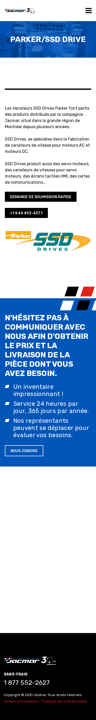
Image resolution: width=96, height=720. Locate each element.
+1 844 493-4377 (26, 213)
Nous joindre (24, 451)
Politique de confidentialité (64, 701)
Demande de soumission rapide (41, 197)
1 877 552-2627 (27, 682)
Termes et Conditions (21, 701)
